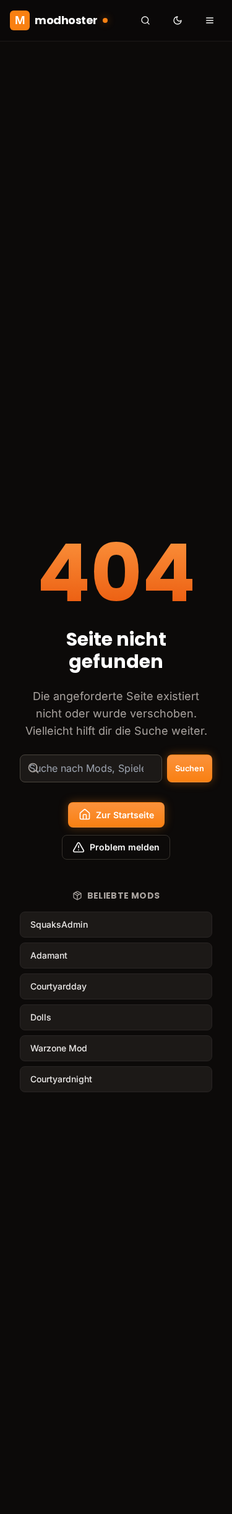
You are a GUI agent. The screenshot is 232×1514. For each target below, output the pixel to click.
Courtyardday (58, 986)
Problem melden (125, 847)
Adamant (48, 955)
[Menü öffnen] (209, 20)
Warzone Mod (58, 1048)
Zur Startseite (125, 815)
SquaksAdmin (59, 924)
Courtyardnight (61, 1079)
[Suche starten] (145, 20)
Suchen (189, 768)
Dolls (40, 1017)
